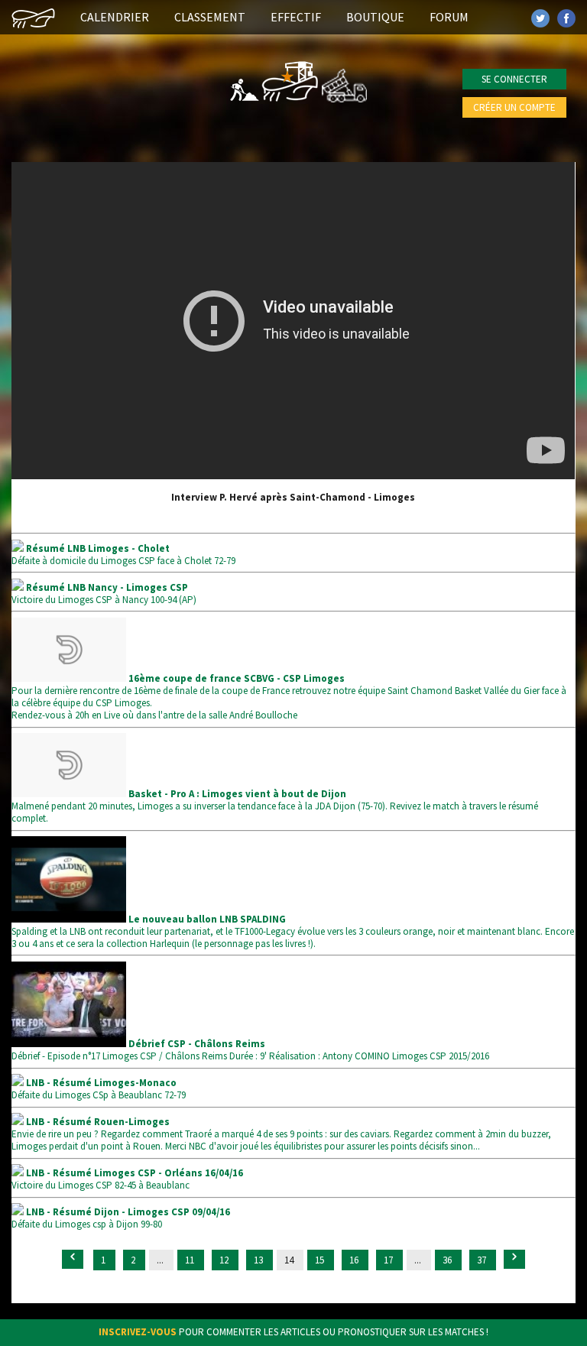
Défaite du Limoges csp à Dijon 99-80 (120, 1218)
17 (389, 1260)
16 (355, 1260)
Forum (449, 16)
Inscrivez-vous (138, 1331)
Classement (209, 16)
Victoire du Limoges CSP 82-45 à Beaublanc (127, 1179)
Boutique (375, 16)
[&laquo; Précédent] (72, 1259)
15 (320, 1260)
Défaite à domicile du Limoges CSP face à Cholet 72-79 (123, 554)
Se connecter (514, 79)
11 (190, 1260)
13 (259, 1260)
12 (225, 1260)
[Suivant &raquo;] (514, 1259)
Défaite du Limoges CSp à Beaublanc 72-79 (98, 1088)
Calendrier (114, 16)
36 (448, 1260)
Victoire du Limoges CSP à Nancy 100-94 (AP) (103, 593)
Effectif (296, 16)
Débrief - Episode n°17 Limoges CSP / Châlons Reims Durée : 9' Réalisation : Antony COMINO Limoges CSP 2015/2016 (250, 1049)
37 (482, 1260)
